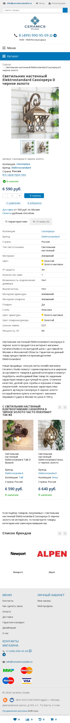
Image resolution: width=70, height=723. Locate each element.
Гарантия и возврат (13, 622)
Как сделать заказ (12, 606)
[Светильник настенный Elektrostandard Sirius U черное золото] (51, 435)
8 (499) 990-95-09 (34, 35)
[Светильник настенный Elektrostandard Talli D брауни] (18, 435)
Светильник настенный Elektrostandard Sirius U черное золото (50, 458)
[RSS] (5, 700)
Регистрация (58, 3)
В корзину (35, 195)
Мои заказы (44, 600)
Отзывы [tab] (42, 221)
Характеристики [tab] (17, 221)
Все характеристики (14, 174)
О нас (5, 633)
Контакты (7, 600)
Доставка (7, 209)
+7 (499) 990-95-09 (17, 651)
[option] (27, 147)
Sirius (55, 477)
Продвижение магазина (15, 710)
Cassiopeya (23, 164)
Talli (21, 477)
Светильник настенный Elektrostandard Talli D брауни (18, 458)
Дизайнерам (9, 627)
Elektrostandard (21, 167)
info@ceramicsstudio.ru (19, 3)
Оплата (6, 213)
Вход (41, 3)
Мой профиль (45, 606)
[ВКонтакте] (11, 700)
